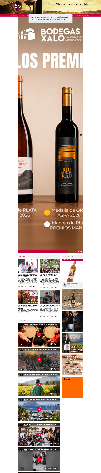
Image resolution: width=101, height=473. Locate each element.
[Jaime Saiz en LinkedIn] (81, 251)
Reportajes (21, 15)
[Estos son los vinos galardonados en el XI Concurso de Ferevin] (50, 297)
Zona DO (25, 313)
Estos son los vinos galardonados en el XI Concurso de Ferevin (50, 306)
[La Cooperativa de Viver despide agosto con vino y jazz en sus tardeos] (28, 297)
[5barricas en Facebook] (75, 251)
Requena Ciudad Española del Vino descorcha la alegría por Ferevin (48, 275)
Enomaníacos (85, 15)
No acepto (68, 22)
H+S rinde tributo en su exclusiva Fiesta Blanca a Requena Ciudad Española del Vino (27, 275)
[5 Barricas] (18, 6)
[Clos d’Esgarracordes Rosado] (72, 271)
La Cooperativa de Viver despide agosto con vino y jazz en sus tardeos (27, 306)
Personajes (28, 15)
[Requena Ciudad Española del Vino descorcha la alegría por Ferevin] (50, 266)
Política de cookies (34, 22)
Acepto (64, 22)
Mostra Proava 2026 (76, 15)
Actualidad (14, 15)
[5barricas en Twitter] (78, 251)
